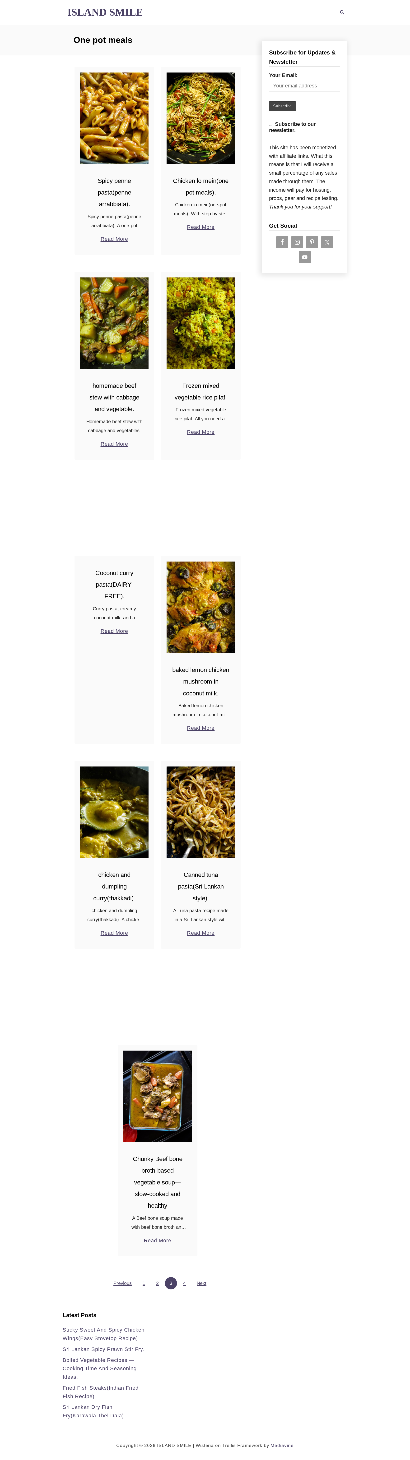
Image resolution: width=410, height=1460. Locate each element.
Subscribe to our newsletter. (292, 127)
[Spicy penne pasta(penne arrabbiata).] (114, 118)
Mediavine (282, 1445)
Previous (122, 1283)
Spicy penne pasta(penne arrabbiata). (114, 192)
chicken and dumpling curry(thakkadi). (114, 886)
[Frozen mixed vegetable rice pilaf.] (201, 323)
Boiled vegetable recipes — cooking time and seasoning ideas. (100, 1368)
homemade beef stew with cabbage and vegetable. (114, 397)
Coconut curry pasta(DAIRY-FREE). (114, 584)
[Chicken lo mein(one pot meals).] (201, 118)
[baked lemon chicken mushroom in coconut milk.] (201, 607)
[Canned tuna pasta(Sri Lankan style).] (201, 812)
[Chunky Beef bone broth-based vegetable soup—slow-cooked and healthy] (157, 1096)
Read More (114, 239)
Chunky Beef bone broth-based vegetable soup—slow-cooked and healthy (157, 1182)
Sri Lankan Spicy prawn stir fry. (103, 1349)
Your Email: (283, 75)
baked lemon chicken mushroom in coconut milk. (200, 681)
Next (201, 1283)
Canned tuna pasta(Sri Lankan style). (201, 886)
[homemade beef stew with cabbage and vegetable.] (114, 323)
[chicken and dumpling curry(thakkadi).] (114, 812)
